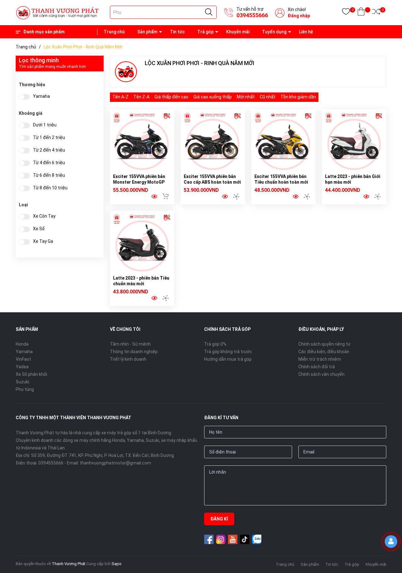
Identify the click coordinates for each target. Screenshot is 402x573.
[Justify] (208, 12)
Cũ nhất (267, 96)
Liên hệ (306, 31)
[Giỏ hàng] (361, 13)
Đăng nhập (299, 15)
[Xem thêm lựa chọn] (236, 196)
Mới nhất (246, 96)
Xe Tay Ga (43, 241)
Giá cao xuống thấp (212, 96)
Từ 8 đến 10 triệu (50, 188)
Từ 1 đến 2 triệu (49, 137)
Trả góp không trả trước (228, 351)
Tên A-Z (120, 96)
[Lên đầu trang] (392, 562)
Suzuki (22, 381)
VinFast (23, 359)
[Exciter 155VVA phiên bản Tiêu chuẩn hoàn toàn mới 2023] (283, 141)
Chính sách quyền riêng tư (324, 344)
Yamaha (41, 96)
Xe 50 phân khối (31, 374)
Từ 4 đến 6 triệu (49, 162)
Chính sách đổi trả (316, 366)
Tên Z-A (141, 96)
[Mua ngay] (165, 196)
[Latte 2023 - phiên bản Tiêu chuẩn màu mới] (142, 243)
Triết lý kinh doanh (128, 359)
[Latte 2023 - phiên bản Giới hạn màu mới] (354, 141)
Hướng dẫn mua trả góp (228, 359)
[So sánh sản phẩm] (376, 13)
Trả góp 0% (215, 344)
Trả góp (205, 31)
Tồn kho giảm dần (298, 96)
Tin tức (177, 31)
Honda (22, 344)
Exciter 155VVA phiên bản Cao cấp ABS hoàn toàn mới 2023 (212, 182)
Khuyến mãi (237, 31)
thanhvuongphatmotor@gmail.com (115, 462)
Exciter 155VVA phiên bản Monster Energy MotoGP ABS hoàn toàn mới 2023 (139, 182)
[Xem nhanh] (154, 196)
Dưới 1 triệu (45, 125)
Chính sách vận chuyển (321, 374)
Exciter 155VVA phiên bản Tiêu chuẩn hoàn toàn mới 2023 (281, 182)
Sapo (116, 563)
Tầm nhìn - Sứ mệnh (130, 344)
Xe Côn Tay (44, 216)
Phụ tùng (25, 389)
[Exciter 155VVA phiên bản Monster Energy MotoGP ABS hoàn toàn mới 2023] (142, 141)
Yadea (22, 366)
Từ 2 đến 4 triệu (49, 150)
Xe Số (39, 228)
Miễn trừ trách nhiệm (319, 359)
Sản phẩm (147, 31)
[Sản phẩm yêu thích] (346, 13)
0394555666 (252, 15)
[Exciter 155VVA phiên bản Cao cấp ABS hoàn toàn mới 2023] (213, 141)
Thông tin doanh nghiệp (134, 351)
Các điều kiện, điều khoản (323, 351)
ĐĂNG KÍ (219, 518)
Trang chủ (114, 31)
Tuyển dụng (274, 31)
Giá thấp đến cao (171, 96)
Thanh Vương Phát (68, 563)
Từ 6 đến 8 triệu (49, 175)
